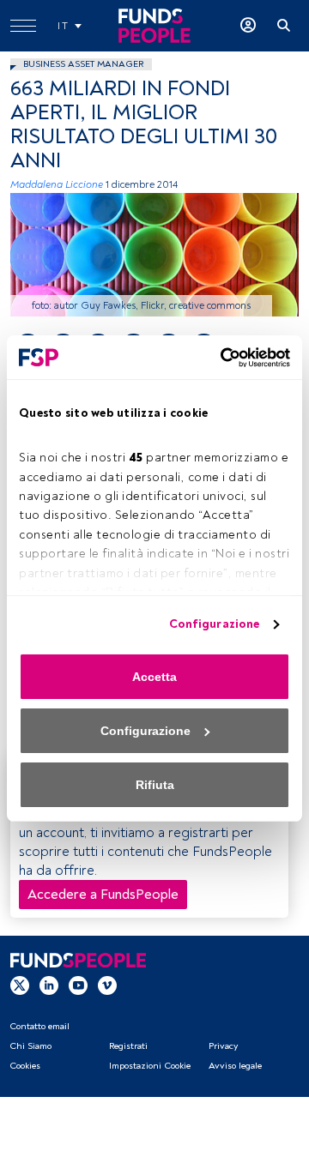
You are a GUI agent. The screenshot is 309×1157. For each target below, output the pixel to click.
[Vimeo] (107, 984)
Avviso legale (235, 1065)
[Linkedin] (48, 984)
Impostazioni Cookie (150, 1065)
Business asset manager (83, 63)
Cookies (24, 1065)
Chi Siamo (30, 1046)
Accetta (154, 677)
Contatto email (39, 1026)
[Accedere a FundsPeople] (248, 25)
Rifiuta (155, 785)
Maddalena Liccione (56, 184)
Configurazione (214, 624)
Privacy (223, 1046)
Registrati (128, 1046)
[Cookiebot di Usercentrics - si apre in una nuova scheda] (219, 357)
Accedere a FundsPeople (103, 894)
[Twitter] (19, 984)
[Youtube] (78, 984)
